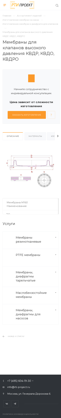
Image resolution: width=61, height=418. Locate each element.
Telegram (15, 403)
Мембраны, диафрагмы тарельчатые (25, 276)
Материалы (35, 136)
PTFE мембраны (28, 255)
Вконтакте (6, 403)
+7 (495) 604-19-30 (19, 381)
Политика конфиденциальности (21, 414)
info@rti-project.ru (18, 387)
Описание (13, 136)
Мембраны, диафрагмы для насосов (28, 314)
